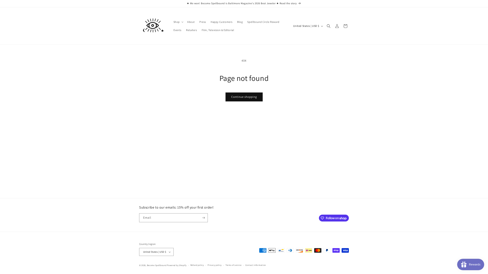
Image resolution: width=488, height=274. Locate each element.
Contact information (255, 265)
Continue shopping (244, 97)
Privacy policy (215, 265)
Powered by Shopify (177, 265)
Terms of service (234, 265)
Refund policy (197, 265)
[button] (178, 22)
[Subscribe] (203, 217)
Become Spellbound (157, 265)
